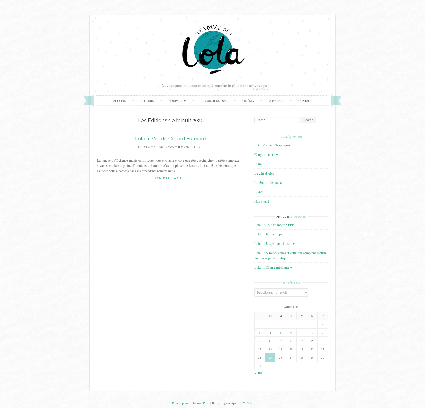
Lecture (147, 100)
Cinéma (248, 100)
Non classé (261, 201)
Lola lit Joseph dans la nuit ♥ (274, 243)
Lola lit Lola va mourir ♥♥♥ (274, 224)
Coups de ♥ (177, 100)
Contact (305, 100)
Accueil (119, 100)
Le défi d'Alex (264, 173)
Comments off (191, 147)
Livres (258, 191)
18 (270, 349)
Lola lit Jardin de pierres (271, 234)
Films (258, 163)
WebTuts (247, 403)
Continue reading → (170, 178)
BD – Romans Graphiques (272, 145)
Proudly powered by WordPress (191, 403)
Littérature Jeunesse (268, 182)
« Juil (258, 372)
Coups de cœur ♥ (266, 154)
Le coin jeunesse (214, 100)
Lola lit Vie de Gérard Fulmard (170, 138)
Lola (146, 147)
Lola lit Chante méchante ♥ (273, 267)
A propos (276, 100)
